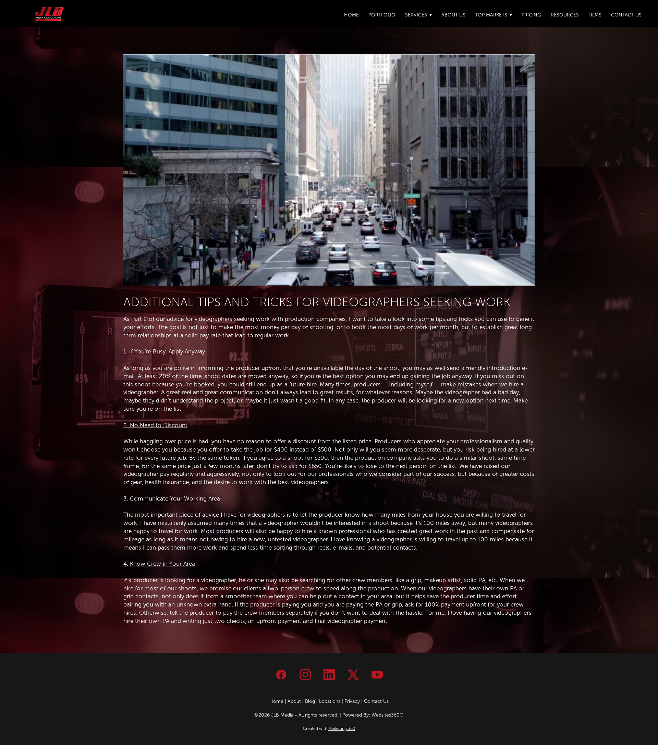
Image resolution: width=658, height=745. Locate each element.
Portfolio (381, 14)
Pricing (531, 14)
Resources (565, 14)
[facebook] (281, 675)
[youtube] (377, 675)
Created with (329, 728)
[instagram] (305, 675)
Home (351, 14)
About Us (453, 14)
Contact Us (626, 14)
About (294, 701)
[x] (353, 675)
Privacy (352, 701)
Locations (329, 701)
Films (594, 14)
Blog (310, 701)
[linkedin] (329, 675)
